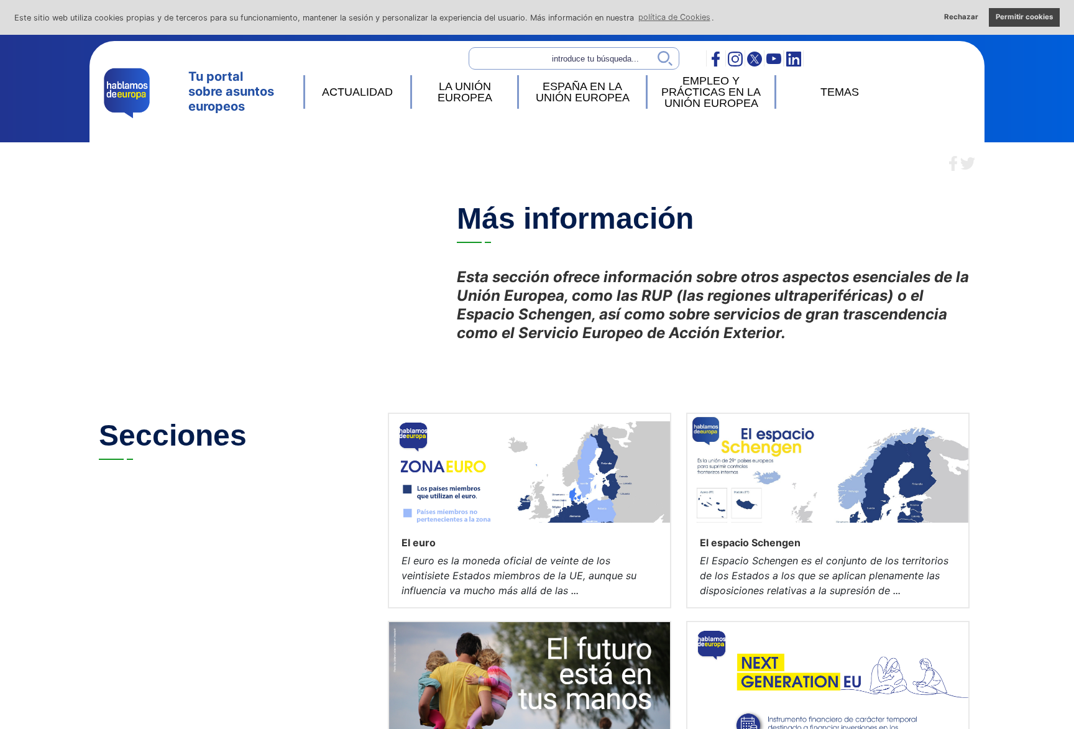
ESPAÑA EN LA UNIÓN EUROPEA (583, 92)
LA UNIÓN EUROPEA (465, 92)
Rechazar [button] (961, 16)
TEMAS (839, 92)
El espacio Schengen (750, 542)
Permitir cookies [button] (1024, 16)
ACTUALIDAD (357, 92)
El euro (419, 542)
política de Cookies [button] (674, 17)
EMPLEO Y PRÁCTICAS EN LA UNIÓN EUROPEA (711, 92)
